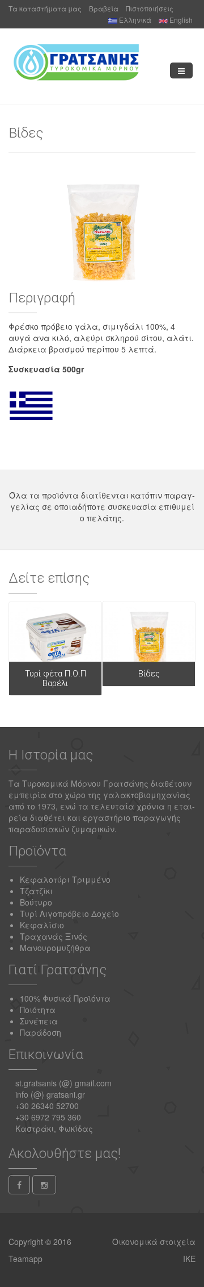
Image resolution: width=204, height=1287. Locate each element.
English (180, 19)
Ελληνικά (134, 19)
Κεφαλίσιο (42, 925)
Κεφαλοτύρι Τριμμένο (65, 879)
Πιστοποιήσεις (149, 8)
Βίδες (149, 674)
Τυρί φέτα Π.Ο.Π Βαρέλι (55, 678)
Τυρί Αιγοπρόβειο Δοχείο (69, 913)
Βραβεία (103, 8)
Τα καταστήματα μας (45, 8)
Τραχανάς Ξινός (53, 936)
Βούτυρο (36, 902)
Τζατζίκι (36, 890)
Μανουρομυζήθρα (55, 947)
